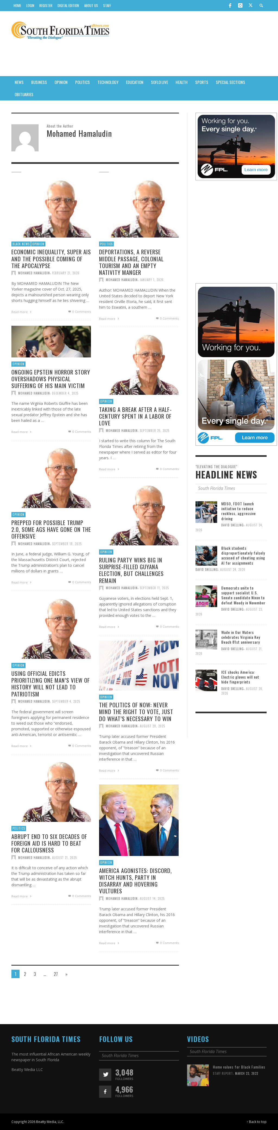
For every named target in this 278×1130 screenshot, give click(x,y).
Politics (106, 244)
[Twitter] (250, 5)
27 (56, 974)
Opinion (38, 244)
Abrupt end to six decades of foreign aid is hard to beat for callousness (49, 843)
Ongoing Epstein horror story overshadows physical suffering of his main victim (50, 379)
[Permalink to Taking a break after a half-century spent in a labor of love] (139, 365)
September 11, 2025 (154, 588)
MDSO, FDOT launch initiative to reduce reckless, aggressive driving (238, 511)
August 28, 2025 (152, 726)
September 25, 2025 (154, 430)
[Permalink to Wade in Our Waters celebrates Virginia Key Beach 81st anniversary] (206, 639)
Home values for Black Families (239, 1067)
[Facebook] (230, 5)
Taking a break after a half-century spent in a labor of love (135, 416)
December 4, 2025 (65, 393)
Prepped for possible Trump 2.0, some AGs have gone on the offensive (51, 529)
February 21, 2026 (66, 273)
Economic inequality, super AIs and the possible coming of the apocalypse (51, 258)
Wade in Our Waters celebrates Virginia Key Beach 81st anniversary (240, 637)
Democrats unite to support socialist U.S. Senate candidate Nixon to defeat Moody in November (243, 595)
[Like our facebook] (105, 1092)
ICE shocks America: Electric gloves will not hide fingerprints (240, 677)
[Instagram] (240, 5)
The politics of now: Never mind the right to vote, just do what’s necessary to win (136, 711)
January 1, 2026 (152, 280)
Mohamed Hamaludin (34, 273)
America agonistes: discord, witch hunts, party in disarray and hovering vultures (135, 880)
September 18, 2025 (67, 543)
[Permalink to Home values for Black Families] (198, 1074)
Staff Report (223, 1073)
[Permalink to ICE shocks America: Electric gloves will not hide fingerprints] (206, 679)
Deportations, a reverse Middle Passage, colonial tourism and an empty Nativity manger (131, 262)
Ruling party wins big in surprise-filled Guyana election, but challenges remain (131, 570)
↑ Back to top (257, 1121)
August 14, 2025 (152, 898)
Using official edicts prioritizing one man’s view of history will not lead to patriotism (50, 683)
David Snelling (232, 525)
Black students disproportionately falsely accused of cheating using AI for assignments (243, 555)
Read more (20, 312)
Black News (21, 244)
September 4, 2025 (66, 701)
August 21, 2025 (64, 857)
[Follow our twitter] (105, 1075)
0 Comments (81, 312)
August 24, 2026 (232, 569)
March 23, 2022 (246, 1073)
